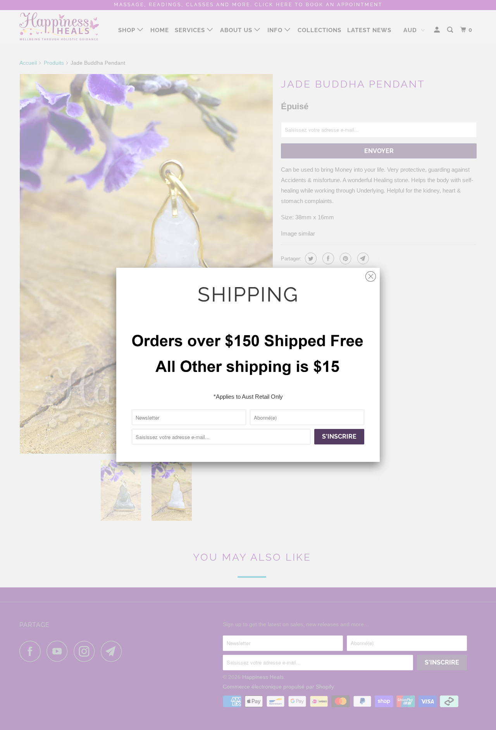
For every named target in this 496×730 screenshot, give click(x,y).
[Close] (370, 274)
